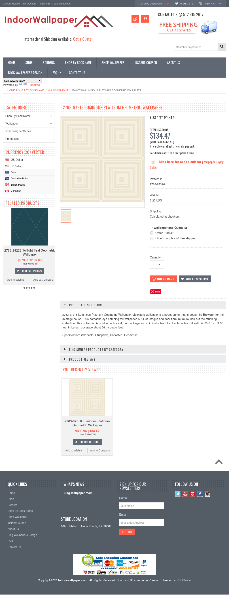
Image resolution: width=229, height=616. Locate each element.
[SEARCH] (222, 47)
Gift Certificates (11, 3)
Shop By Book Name (31, 90)
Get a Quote (82, 39)
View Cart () (213, 3)
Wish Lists (186, 3)
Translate (34, 85)
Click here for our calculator (180, 161)
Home (11, 90)
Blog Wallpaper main (78, 493)
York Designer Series (18, 131)
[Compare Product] (135, 19)
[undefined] (102, 201)
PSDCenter (184, 580)
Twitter (178, 494)
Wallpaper (11, 123)
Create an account (61, 3)
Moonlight (60, 90)
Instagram (207, 494)
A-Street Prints (162, 118)
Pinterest (192, 494)
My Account (29, 3)
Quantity (155, 257)
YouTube (185, 494)
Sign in (43, 3)
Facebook (200, 494)
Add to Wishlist (16, 279)
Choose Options (32, 271)
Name (123, 497)
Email (123, 514)
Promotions (12, 138)
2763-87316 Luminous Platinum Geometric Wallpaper (87, 423)
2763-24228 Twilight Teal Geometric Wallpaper (29, 252)
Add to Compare (43, 279)
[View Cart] (145, 19)
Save (157, 291)
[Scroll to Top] (220, 462)
